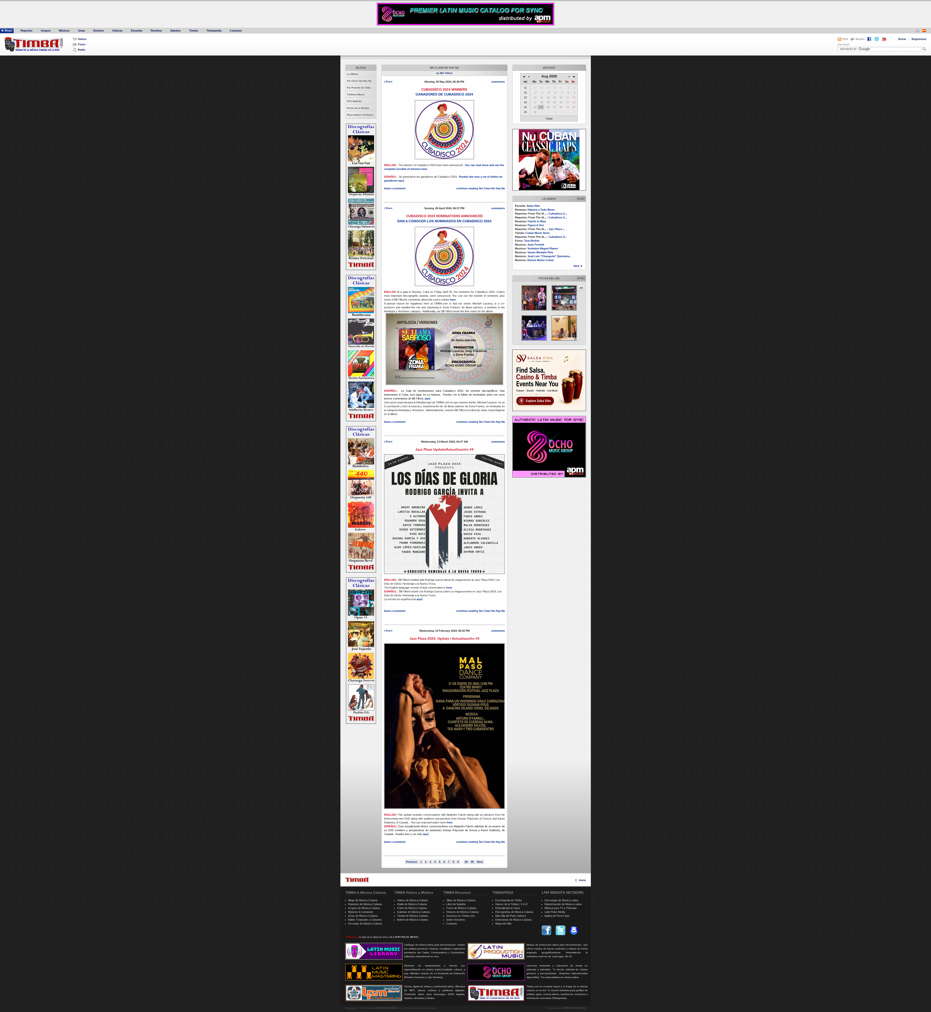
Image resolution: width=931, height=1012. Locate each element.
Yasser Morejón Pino (540, 252)
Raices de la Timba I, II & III (511, 904)
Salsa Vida (533, 205)
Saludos (175, 30)
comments (498, 81)
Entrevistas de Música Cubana (513, 919)
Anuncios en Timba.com (460, 915)
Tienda (193, 30)
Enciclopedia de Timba (508, 900)
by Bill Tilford (444, 73)
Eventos (98, 30)
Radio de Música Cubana (412, 904)
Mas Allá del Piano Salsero (510, 915)
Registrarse (919, 39)
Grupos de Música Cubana (364, 908)
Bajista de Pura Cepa (557, 915)
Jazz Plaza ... (557, 229)
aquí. (428, 398)
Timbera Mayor (356, 94)
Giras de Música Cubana (362, 915)
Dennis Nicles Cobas (540, 260)
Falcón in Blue (537, 221)
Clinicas (117, 30)
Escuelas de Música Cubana (365, 923)
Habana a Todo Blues (541, 209)
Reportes (26, 30)
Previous (411, 861)
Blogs (8, 30)
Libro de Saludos (456, 904)
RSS (845, 39)
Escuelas (136, 30)
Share (389, 81)
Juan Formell (535, 244)
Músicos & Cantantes (360, 911)
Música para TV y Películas (561, 908)
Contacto (236, 30)
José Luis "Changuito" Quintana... (549, 256)
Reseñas (156, 30)
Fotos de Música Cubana (412, 908)
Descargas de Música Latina (561, 900)
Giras (81, 30)
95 (472, 861)
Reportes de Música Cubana (365, 904)
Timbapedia (213, 30)
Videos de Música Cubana (412, 900)
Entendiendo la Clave (507, 908)
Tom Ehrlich (531, 240)
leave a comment (395, 188)
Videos (82, 39)
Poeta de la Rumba (358, 108)
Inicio (582, 880)
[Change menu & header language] (917, 31)
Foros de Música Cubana (461, 908)
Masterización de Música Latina (563, 904)
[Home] (357, 880)
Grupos (45, 30)
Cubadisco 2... (558, 213)
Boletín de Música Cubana (412, 919)
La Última (352, 74)
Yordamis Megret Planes (542, 248)
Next (576, 265)
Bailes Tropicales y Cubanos (365, 919)
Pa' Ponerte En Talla (359, 87)
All (581, 288)
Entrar (902, 39)
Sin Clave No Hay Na (359, 81)
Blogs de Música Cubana (362, 900)
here (453, 299)
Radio (81, 49)
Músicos (64, 30)
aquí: (420, 599)
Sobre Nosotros (455, 919)
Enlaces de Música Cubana (462, 911)
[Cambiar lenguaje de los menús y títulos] (924, 31)
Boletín (860, 39)
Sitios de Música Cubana (460, 900)
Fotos (81, 44)
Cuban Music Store (537, 232)
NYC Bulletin (354, 101)
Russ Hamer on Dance (360, 114)
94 (466, 861)
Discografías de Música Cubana (514, 911)
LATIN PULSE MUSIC (385, 1008)
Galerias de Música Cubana (413, 911)
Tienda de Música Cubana (412, 915)
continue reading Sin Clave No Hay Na (480, 188)
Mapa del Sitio (503, 923)
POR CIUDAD (844, 45)
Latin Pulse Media (555, 911)
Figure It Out (536, 225)
